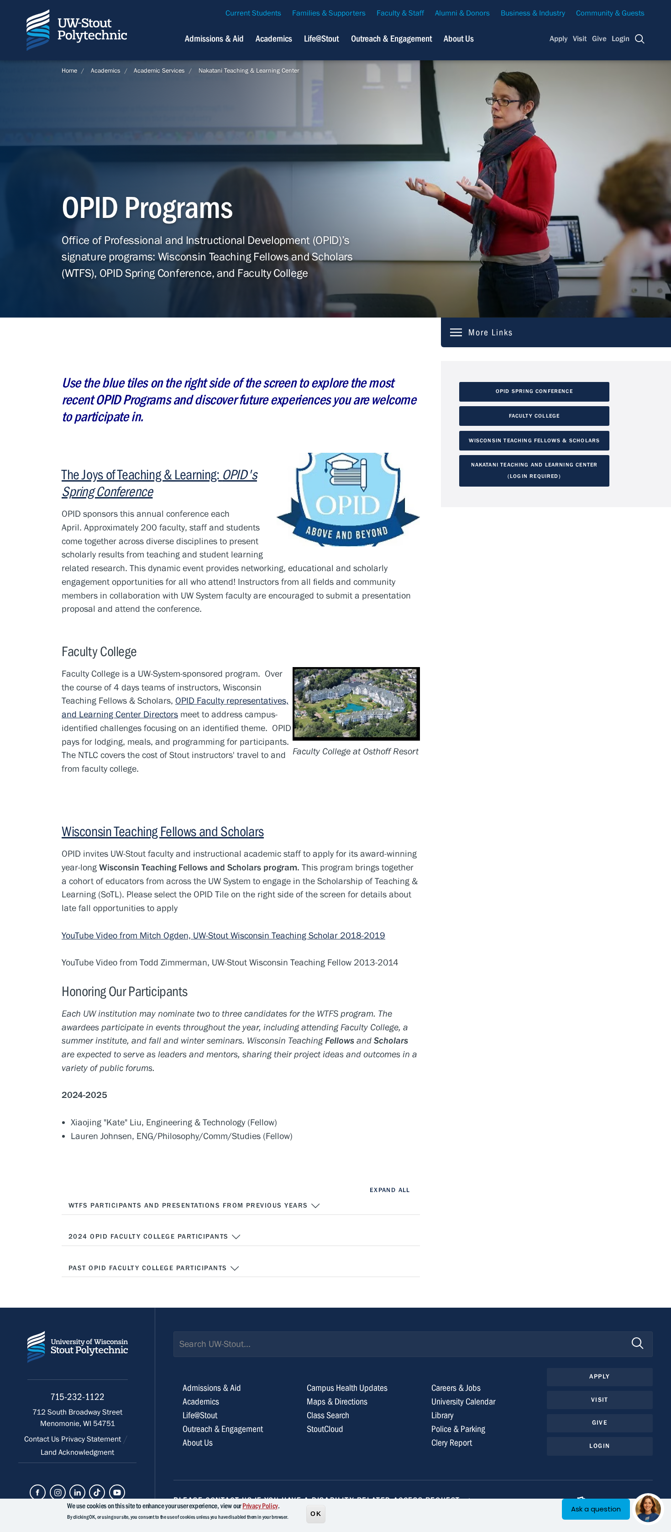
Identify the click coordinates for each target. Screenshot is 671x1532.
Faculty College (534, 416)
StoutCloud (325, 1429)
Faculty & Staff (400, 13)
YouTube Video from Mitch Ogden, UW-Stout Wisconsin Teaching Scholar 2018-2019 (223, 935)
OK (315, 1513)
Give (599, 38)
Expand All (390, 1190)
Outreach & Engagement (391, 38)
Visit (580, 38)
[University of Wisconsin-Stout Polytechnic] (77, 1355)
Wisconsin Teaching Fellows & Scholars (534, 440)
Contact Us (42, 1439)
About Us (459, 38)
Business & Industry (533, 13)
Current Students (253, 13)
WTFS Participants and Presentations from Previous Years (189, 1205)
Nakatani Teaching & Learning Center (249, 70)
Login (620, 38)
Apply (559, 38)
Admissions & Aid (214, 38)
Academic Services (159, 70)
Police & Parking (458, 1429)
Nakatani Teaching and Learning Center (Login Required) (534, 470)
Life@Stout (321, 38)
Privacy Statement (92, 1439)
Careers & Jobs (456, 1388)
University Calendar (463, 1401)
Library (442, 1415)
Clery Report (451, 1442)
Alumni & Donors (462, 13)
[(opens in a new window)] (38, 1492)
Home (69, 70)
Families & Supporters (329, 13)
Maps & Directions (337, 1401)
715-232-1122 (77, 1397)
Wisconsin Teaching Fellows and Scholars (163, 831)
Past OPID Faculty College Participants (149, 1268)
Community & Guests (610, 13)
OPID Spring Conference (534, 391)
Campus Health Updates (347, 1388)
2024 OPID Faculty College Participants (149, 1236)
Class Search (328, 1415)
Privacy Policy (260, 1506)
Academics (274, 38)
